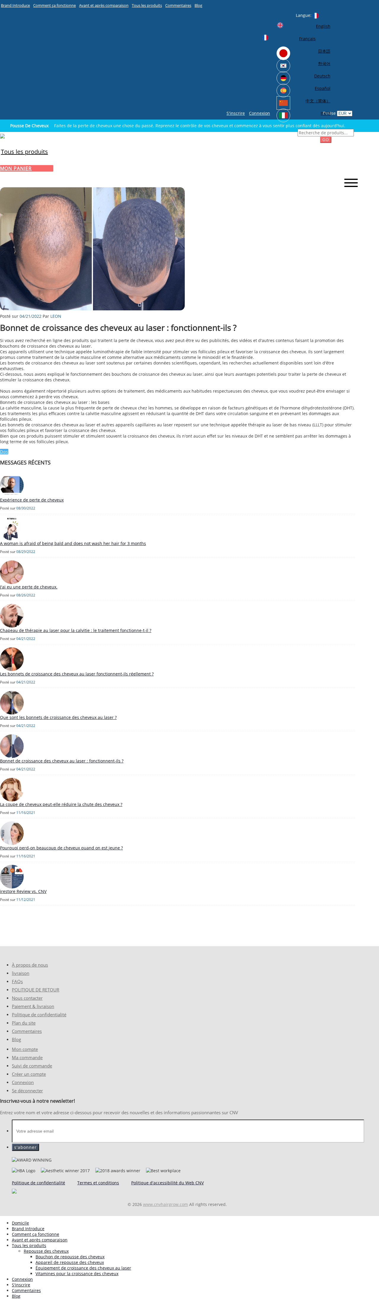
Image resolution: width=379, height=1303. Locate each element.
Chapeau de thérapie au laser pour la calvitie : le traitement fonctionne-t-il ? (75, 630)
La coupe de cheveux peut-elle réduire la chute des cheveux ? (61, 804)
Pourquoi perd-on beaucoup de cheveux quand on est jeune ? (61, 848)
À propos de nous (30, 965)
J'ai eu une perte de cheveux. (28, 587)
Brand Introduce (15, 5)
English (323, 26)
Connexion (259, 113)
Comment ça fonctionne (54, 5)
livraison (20, 973)
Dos (4, 451)
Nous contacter (27, 998)
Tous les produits (147, 5)
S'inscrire (236, 113)
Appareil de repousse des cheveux (70, 1262)
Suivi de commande (32, 1066)
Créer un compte (29, 1074)
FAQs (17, 981)
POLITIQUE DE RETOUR (35, 990)
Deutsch (322, 76)
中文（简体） (318, 101)
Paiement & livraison (33, 1006)
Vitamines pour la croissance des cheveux (77, 1273)
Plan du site (24, 1023)
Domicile (20, 1223)
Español (322, 88)
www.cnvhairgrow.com (165, 1204)
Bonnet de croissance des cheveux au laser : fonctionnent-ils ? (61, 761)
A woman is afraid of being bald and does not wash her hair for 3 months (73, 543)
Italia (325, 113)
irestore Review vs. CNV (23, 891)
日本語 (324, 51)
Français (307, 38)
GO (325, 140)
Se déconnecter (27, 1091)
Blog (198, 5)
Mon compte (25, 1049)
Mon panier (16, 168)
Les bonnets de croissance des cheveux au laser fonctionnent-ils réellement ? (77, 674)
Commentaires (178, 5)
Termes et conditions (98, 1183)
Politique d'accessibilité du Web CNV (167, 1183)
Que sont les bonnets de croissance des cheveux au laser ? (58, 717)
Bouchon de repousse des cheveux (70, 1257)
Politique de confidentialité (39, 1014)
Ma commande (27, 1057)
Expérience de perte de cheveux (32, 500)
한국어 (324, 63)
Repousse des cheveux (46, 1251)
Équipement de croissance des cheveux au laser (83, 1268)
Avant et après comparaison (104, 5)
